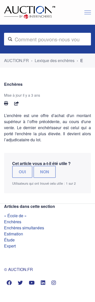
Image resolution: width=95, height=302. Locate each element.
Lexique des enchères (54, 60)
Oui (22, 172)
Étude (9, 240)
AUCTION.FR (16, 60)
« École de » (15, 215)
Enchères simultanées (24, 228)
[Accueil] (29, 12)
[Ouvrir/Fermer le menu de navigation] (87, 12)
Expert (10, 246)
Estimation (13, 234)
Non (44, 172)
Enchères (12, 222)
